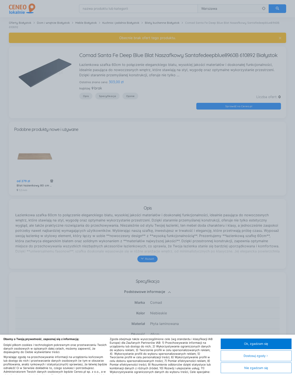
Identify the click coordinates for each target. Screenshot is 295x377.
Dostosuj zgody (255, 356)
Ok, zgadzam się (256, 343)
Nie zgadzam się (256, 368)
